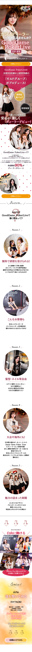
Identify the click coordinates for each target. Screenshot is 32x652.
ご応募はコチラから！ (16, 63)
